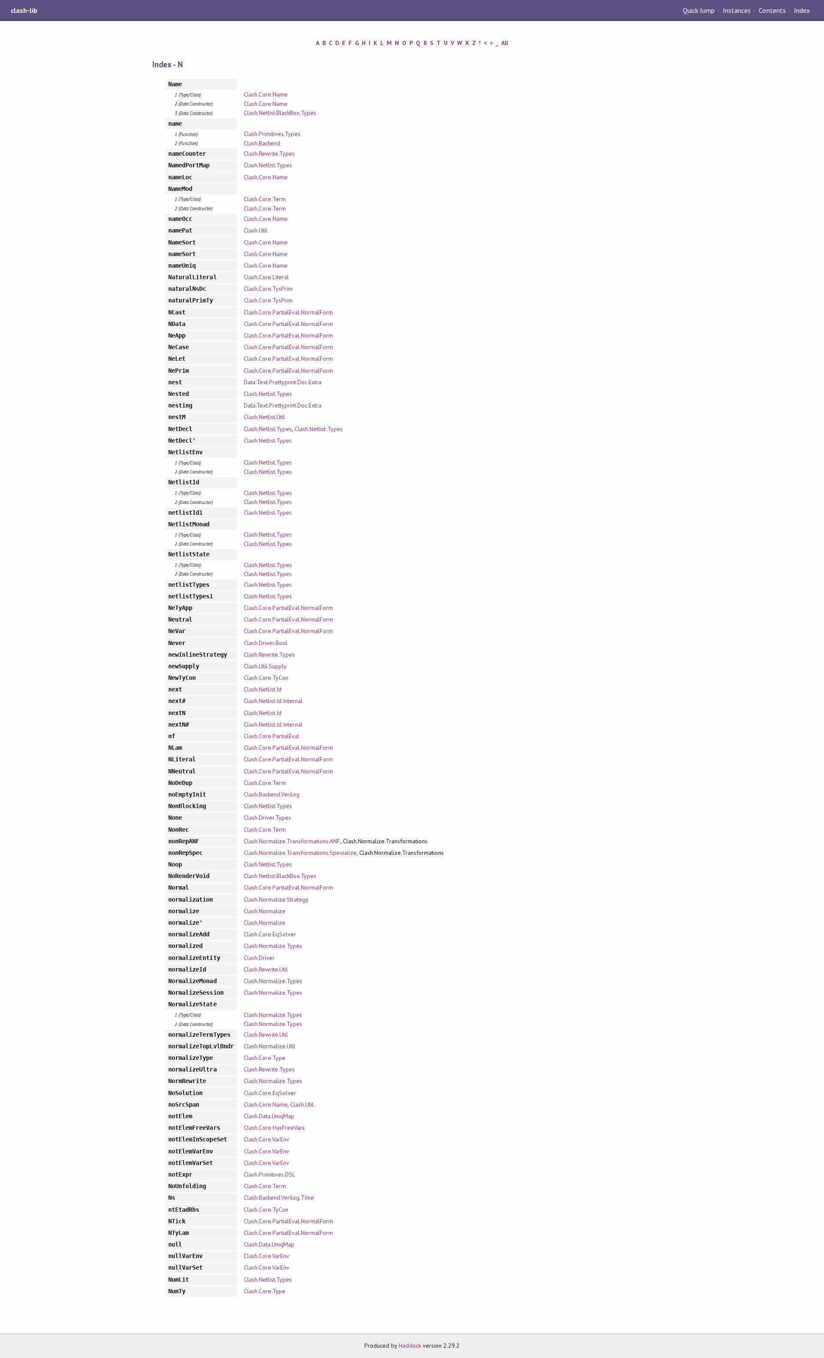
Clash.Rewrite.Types (269, 153)
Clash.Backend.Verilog (272, 794)
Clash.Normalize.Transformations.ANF (292, 841)
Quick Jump (699, 10)
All (504, 43)
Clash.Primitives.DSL (269, 1174)
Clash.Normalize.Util (269, 1046)
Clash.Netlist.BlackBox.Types (280, 113)
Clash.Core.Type (264, 1058)
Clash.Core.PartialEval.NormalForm (288, 312)
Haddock (410, 1345)
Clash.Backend (262, 143)
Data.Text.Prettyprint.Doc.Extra (283, 382)
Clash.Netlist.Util (264, 417)
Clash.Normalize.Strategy (276, 899)
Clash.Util (255, 230)
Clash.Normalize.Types (273, 946)
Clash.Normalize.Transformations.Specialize (300, 853)
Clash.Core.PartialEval (272, 736)
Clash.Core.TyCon (266, 678)
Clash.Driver (259, 958)
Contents (772, 10)
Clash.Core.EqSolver (270, 934)
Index (802, 10)
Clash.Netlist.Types (268, 165)
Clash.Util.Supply (265, 666)
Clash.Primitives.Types (272, 134)
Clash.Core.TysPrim (268, 289)
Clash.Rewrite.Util (266, 969)
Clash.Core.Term (265, 199)
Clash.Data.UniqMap (269, 1116)
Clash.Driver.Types (267, 817)
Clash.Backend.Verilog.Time (279, 1197)
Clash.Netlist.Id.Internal (273, 701)
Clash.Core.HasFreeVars (274, 1128)
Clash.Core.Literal (266, 277)
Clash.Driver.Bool (266, 643)
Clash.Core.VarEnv (266, 1139)
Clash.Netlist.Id (263, 689)
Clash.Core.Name (266, 94)
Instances (737, 10)
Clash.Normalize (264, 911)
